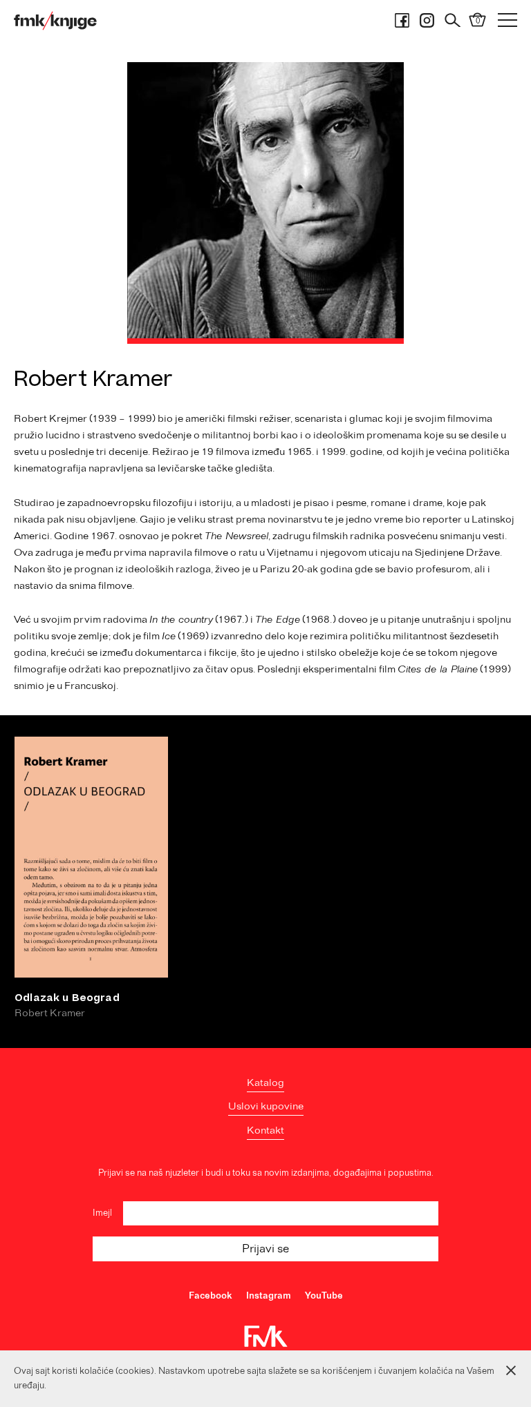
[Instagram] (427, 20)
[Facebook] (402, 20)
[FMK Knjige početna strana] (55, 20)
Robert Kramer (50, 1013)
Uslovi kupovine (266, 1106)
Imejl (102, 1213)
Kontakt (265, 1130)
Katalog (265, 1083)
